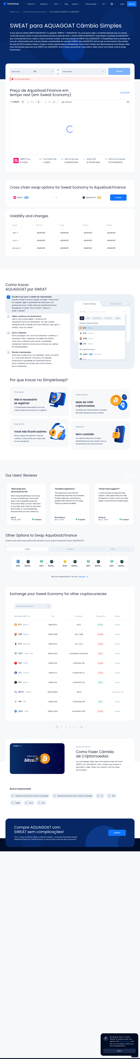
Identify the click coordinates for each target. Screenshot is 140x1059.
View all (82, 577)
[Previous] (127, 475)
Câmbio (117, 833)
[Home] (14, 4)
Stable (27, 549)
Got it (119, 1051)
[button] (37, 304)
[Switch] (58, 73)
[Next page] (86, 727)
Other (113, 549)
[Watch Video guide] (37, 758)
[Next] (133, 475)
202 (81, 727)
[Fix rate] (58, 70)
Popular (70, 549)
